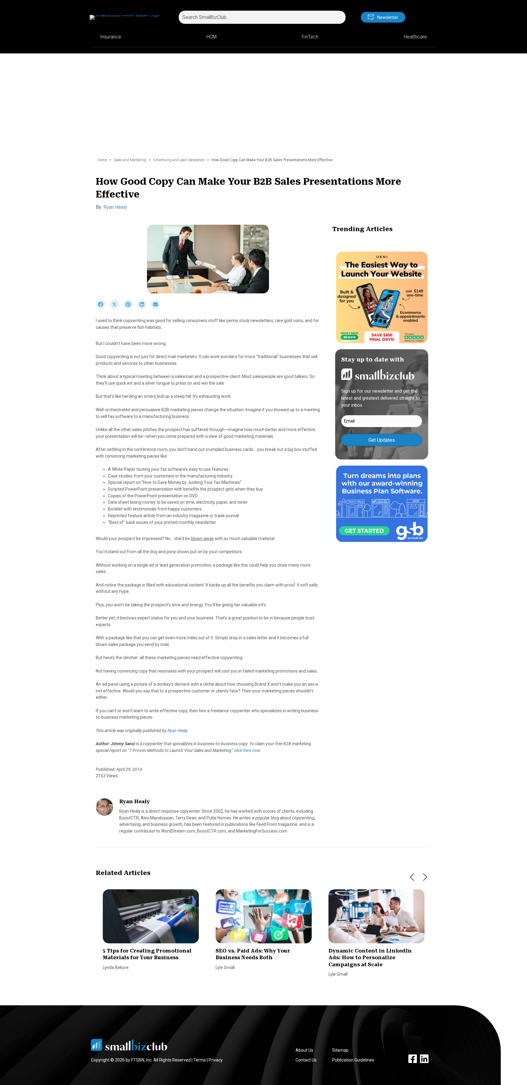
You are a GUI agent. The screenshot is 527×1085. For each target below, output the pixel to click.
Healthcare (415, 37)
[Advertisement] (263, 108)
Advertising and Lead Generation (179, 160)
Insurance (110, 37)
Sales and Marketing (130, 160)
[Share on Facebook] (102, 307)
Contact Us (306, 1060)
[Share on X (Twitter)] (116, 307)
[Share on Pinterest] (130, 307)
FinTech (310, 37)
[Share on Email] (157, 307)
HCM (211, 37)
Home (102, 160)
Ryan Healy (115, 207)
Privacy (216, 1060)
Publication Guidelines (353, 1060)
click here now (247, 750)
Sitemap (340, 1050)
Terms (199, 1060)
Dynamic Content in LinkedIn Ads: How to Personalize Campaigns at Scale (370, 957)
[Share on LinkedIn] (144, 307)
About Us (304, 1050)
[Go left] (412, 877)
